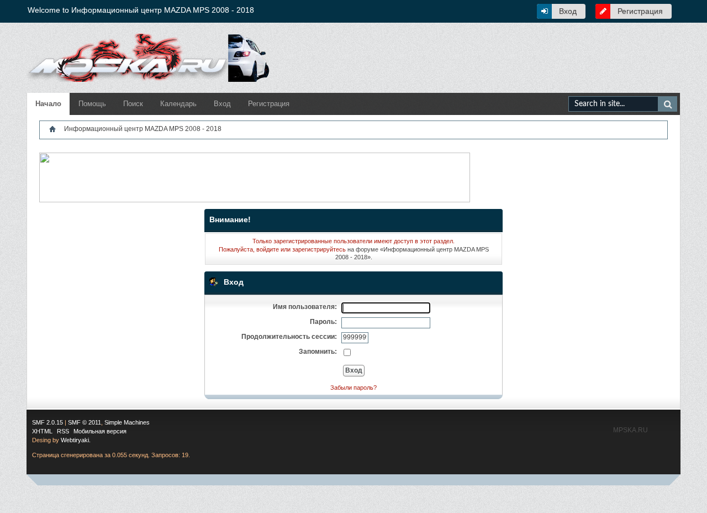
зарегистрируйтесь (319, 249)
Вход (568, 11)
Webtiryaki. (76, 440)
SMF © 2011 (84, 422)
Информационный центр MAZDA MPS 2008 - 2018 (142, 129)
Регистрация (640, 11)
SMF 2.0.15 (47, 422)
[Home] (52, 128)
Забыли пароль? (353, 387)
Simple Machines (127, 422)
